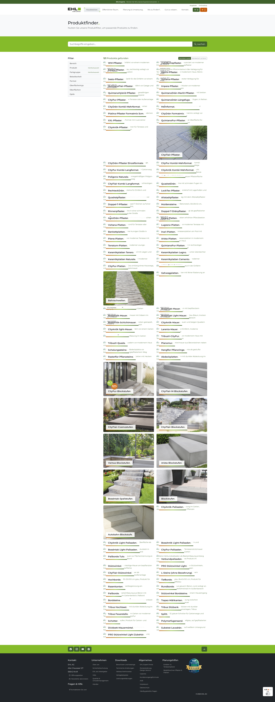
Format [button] (73, 81)
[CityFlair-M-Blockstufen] (182, 379)
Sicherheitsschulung (100, 668)
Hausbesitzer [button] (91, 10)
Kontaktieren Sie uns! (78, 690)
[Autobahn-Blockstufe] (128, 522)
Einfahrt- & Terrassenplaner (169, 666)
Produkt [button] (84, 68)
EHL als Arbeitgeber (100, 671)
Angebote (193, 5)
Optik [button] (72, 94)
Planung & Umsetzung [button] (133, 10)
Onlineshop (203, 5)
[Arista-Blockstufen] (182, 451)
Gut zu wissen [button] (171, 10)
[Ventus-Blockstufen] (128, 451)
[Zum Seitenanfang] (204, 649)
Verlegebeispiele (122, 675)
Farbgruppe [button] (84, 72)
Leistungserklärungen (124, 678)
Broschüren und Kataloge (125, 664)
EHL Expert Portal (146, 664)
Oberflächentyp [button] (77, 85)
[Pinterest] (89, 649)
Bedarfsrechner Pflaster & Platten (172, 671)
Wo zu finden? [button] (153, 10)
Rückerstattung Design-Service (145, 669)
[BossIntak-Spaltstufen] (128, 486)
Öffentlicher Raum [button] (110, 10)
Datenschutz (144, 687)
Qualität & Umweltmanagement (100, 680)
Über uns (96, 664)
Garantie (143, 674)
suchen (201, 44)
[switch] (268, 694)
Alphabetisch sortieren (199, 58)
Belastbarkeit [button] (76, 77)
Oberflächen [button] (75, 90)
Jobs (94, 675)
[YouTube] (83, 649)
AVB (141, 681)
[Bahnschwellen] (128, 288)
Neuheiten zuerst (184, 58)
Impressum (144, 684)
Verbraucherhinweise (123, 671)
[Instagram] (76, 649)
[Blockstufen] (182, 486)
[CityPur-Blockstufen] (128, 379)
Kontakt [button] (185, 10)
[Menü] (271, 688)
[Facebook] (70, 649)
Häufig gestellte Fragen (148, 691)
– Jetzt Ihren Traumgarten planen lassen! (137, 2)
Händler (95, 684)
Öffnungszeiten (77, 675)
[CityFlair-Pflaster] (182, 142)
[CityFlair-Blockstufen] (182, 415)
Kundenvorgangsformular (149, 677)
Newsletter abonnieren (79, 679)
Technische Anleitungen (125, 668)
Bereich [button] (73, 63)
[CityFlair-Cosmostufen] (128, 415)
